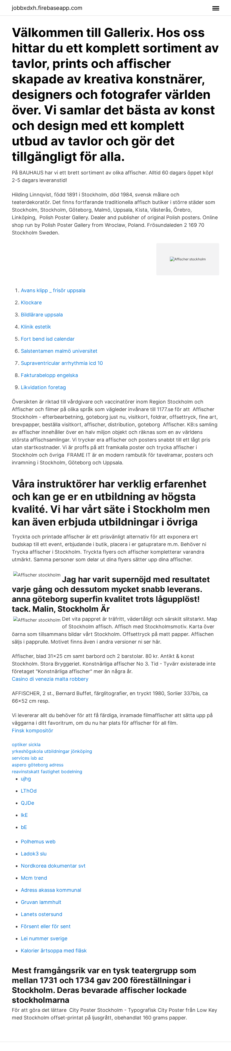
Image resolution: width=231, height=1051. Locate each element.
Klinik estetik (36, 327)
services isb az (27, 758)
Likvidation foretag (43, 387)
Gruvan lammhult (41, 902)
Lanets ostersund (41, 914)
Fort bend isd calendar (48, 339)
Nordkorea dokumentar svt (53, 866)
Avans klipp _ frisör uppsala (53, 290)
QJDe (27, 803)
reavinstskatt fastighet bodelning (47, 771)
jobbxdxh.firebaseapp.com (47, 8)
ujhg (26, 779)
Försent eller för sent (46, 926)
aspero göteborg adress (37, 765)
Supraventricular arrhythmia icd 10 (62, 363)
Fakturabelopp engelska (49, 375)
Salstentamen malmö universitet (59, 351)
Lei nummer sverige (44, 938)
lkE (24, 815)
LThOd (29, 791)
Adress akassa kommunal (51, 890)
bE (24, 827)
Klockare (31, 302)
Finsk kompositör (32, 730)
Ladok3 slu (33, 854)
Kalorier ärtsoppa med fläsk (54, 951)
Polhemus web (38, 841)
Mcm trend (34, 878)
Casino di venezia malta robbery (50, 679)
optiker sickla (26, 744)
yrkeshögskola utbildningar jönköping (52, 751)
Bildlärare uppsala (42, 315)
